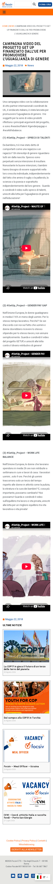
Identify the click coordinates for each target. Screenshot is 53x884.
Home (5, 26)
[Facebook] (20, 876)
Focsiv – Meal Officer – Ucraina (21, 766)
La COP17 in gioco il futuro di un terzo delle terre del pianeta (25, 668)
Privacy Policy (29, 840)
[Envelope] (13, 876)
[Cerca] (34, 5)
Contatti (41, 840)
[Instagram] (33, 876)
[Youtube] (26, 876)
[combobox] (23, 4)
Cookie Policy (13, 840)
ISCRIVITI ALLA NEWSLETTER (26, 849)
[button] (4, 12)
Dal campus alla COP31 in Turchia (22, 717)
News (11, 26)
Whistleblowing (26, 844)
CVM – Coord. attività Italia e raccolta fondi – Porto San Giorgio (25, 816)
